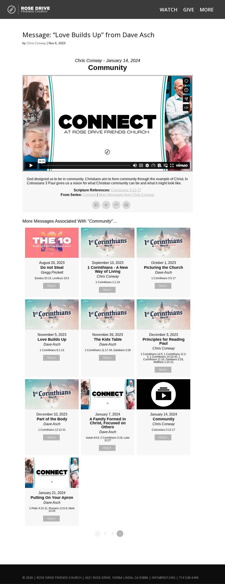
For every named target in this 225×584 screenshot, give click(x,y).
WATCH (169, 10)
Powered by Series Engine (176, 545)
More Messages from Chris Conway (126, 195)
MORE (207, 10)
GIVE (188, 10)
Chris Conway (36, 43)
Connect (89, 195)
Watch (51, 285)
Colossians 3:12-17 (126, 190)
